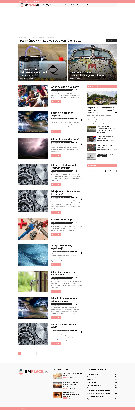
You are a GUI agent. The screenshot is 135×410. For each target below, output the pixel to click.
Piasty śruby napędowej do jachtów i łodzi (31, 69)
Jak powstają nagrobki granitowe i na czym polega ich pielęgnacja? (101, 109)
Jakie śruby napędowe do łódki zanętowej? (64, 299)
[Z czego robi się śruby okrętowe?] (33, 122)
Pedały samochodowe (103, 149)
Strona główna (36, 1)
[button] (114, 5)
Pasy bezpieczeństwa (94, 385)
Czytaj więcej (55, 101)
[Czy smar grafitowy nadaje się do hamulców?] (91, 139)
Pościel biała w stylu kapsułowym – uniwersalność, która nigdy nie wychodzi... (106, 128)
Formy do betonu (102, 156)
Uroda (86, 5)
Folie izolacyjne (92, 377)
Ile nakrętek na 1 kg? (61, 219)
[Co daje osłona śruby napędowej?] (33, 255)
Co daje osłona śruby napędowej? (61, 247)
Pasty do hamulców (102, 140)
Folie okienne (91, 382)
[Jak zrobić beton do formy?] (91, 156)
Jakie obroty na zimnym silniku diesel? (63, 273)
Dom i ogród (47, 5)
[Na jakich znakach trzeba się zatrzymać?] (91, 147)
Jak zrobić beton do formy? (105, 154)
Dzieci (56, 5)
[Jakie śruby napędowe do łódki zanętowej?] (33, 308)
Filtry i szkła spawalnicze (95, 396)
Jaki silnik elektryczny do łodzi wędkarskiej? (64, 166)
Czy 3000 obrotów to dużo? (65, 86)
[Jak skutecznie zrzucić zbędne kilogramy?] (57, 376)
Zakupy (94, 5)
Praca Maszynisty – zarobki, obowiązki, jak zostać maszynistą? (71, 384)
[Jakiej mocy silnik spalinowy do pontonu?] (33, 201)
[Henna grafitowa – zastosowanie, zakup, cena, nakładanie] (57, 395)
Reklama (49, 1)
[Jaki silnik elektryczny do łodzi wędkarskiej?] (33, 174)
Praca (79, 5)
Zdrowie (102, 5)
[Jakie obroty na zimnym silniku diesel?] (33, 281)
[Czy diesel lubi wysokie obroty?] (92, 64)
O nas (43, 1)
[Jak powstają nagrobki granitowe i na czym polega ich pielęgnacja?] (102, 98)
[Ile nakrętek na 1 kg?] (33, 229)
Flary (88, 399)
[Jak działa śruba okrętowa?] (33, 148)
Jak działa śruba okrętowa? (65, 139)
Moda (73, 5)
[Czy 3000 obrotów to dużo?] (33, 96)
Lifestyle (64, 5)
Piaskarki (90, 380)
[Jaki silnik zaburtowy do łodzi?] (33, 334)
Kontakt (54, 1)
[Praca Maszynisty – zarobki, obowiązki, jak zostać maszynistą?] (57, 385)
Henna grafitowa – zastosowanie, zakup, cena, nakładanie (71, 394)
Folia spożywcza (92, 374)
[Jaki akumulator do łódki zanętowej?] (42, 64)
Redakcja (22, 78)
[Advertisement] (67, 21)
